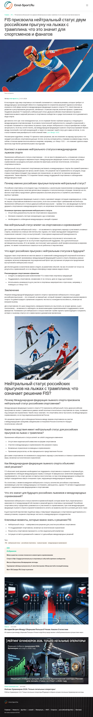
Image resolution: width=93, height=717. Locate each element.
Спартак (54, 710)
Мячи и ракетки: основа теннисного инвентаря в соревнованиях (46, 555)
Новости (7, 626)
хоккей (31, 710)
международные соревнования (57, 543)
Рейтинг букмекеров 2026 (11, 686)
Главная (7, 14)
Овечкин (78, 710)
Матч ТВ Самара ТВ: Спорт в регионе (46, 569)
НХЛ (47, 710)
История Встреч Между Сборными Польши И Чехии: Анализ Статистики (46, 605)
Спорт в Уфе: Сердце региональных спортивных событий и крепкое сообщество (46, 559)
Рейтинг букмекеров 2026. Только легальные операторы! (46, 665)
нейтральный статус (14, 543)
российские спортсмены (29, 543)
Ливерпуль (40, 710)
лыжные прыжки (42, 543)
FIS (12, 14)
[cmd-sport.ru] (8, 5)
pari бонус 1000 (53, 132)
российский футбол (66, 710)
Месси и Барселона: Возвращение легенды (46, 562)
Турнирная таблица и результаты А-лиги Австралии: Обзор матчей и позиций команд (46, 566)
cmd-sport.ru (13, 702)
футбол (23, 710)
